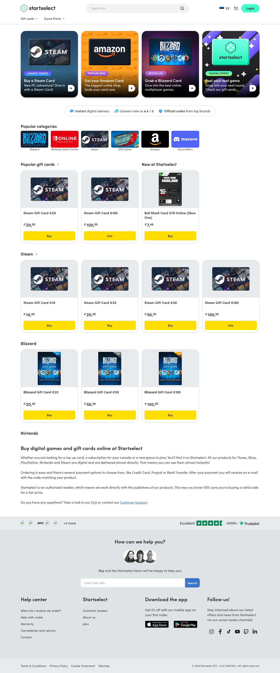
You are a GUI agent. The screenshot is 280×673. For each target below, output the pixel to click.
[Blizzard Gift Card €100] (170, 368)
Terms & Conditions (33, 666)
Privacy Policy (59, 666)
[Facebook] (220, 631)
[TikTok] (229, 631)
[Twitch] (246, 631)
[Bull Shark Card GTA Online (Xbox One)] (170, 189)
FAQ (94, 502)
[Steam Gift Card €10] (49, 279)
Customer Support (133, 502)
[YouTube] (237, 631)
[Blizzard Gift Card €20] (49, 368)
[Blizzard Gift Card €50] (109, 368)
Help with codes (32, 617)
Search (192, 583)
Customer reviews (95, 611)
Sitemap (104, 666)
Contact (26, 637)
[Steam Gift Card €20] (49, 189)
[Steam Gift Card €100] (109, 189)
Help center (34, 599)
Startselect (95, 599)
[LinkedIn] (255, 631)
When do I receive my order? (41, 611)
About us (89, 617)
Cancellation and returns (38, 631)
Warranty (27, 624)
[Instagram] (211, 631)
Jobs (86, 624)
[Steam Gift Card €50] (170, 279)
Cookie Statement (83, 666)
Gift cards (27, 19)
